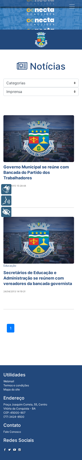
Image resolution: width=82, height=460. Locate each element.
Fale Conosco (12, 431)
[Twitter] (9, 449)
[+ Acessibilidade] (6, 212)
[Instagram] (19, 449)
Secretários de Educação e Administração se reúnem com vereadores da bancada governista (37, 278)
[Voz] (6, 200)
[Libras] (6, 189)
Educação (9, 265)
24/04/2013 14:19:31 (14, 291)
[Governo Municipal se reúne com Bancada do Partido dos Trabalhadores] (38, 138)
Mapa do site (11, 389)
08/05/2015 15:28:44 (14, 185)
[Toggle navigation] (72, 6)
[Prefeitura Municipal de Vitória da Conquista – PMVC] (41, 39)
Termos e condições (16, 385)
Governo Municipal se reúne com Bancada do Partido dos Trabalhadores (36, 172)
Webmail (8, 381)
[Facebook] (5, 449)
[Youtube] (14, 449)
